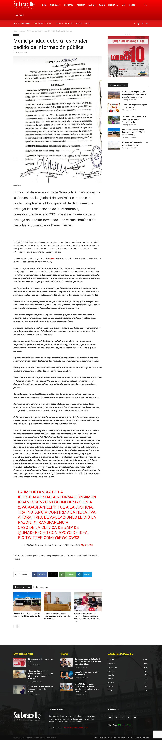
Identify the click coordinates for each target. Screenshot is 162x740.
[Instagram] (138, 23)
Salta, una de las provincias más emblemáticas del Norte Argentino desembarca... (134, 94)
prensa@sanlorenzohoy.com (76, 727)
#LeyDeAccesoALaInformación (50, 497)
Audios (92, 5)
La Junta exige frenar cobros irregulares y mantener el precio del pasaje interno (57, 616)
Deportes (68, 5)
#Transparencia (50, 522)
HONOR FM (113, 5)
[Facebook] (134, 23)
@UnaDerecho (33, 532)
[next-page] (19, 626)
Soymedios (52, 738)
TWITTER (87, 24)
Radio (102, 5)
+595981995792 (123, 725)
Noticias (54, 5)
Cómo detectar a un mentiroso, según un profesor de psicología (41, 688)
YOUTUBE (79, 24)
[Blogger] (110, 717)
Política (81, 5)
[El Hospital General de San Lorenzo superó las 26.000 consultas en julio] (27, 601)
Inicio (44, 5)
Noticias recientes (40, 587)
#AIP (68, 527)
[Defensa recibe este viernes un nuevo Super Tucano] (114, 145)
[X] (142, 23)
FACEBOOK (59, 24)
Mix (123, 5)
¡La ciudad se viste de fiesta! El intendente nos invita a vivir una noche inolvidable (88, 661)
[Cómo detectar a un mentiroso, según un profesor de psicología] (19, 689)
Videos (132, 5)
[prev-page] (15, 626)
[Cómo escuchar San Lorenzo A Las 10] (19, 662)
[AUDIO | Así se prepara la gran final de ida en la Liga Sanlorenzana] (114, 107)
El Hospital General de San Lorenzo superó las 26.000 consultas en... (133, 132)
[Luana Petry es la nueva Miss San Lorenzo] (66, 675)
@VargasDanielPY (37, 507)
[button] (146, 5)
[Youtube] (147, 23)
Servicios (19, 15)
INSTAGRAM (69, 24)
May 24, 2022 (87, 545)
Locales (22, 31)
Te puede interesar (22, 587)
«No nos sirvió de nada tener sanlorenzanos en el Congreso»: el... (134, 119)
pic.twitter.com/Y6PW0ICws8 (48, 537)
